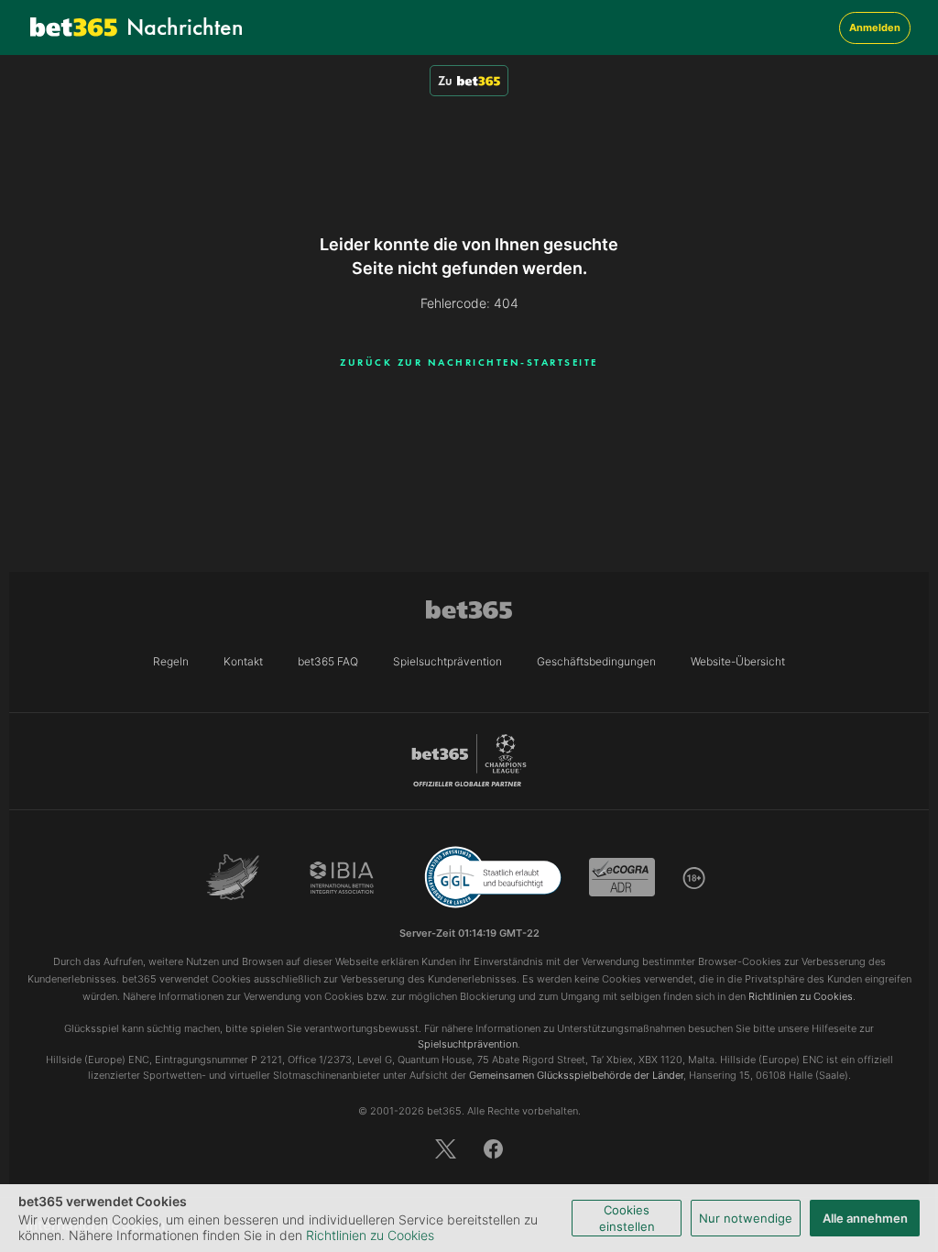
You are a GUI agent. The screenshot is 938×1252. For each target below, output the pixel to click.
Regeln (171, 661)
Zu (445, 80)
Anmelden (874, 27)
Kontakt (243, 661)
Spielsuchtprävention (447, 661)
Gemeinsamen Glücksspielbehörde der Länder (576, 1075)
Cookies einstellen (627, 1218)
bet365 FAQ (328, 661)
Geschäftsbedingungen (596, 661)
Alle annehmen (865, 1218)
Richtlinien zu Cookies (370, 1235)
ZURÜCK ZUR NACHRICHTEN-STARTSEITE (469, 362)
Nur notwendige (745, 1218)
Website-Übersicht (738, 661)
